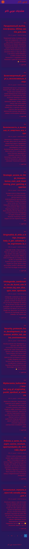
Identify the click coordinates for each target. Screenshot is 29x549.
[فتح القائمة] (3, 2)
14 (11, 536)
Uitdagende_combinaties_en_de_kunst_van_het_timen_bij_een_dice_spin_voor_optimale (15, 286)
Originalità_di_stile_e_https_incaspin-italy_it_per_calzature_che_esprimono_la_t (14, 239)
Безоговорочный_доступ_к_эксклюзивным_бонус (15, 79)
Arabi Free (20, 35)
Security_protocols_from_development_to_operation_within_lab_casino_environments (15, 333)
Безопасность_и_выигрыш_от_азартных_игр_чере (14, 130)
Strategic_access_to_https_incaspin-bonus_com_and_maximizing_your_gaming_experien (14, 181)
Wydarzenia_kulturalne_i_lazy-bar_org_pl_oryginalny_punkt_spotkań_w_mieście (14, 389)
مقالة (25, 23)
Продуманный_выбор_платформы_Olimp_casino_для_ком (14, 29)
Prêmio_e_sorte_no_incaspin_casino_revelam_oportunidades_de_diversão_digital (14, 445)
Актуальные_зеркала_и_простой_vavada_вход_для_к (14, 493)
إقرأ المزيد (22, 65)
